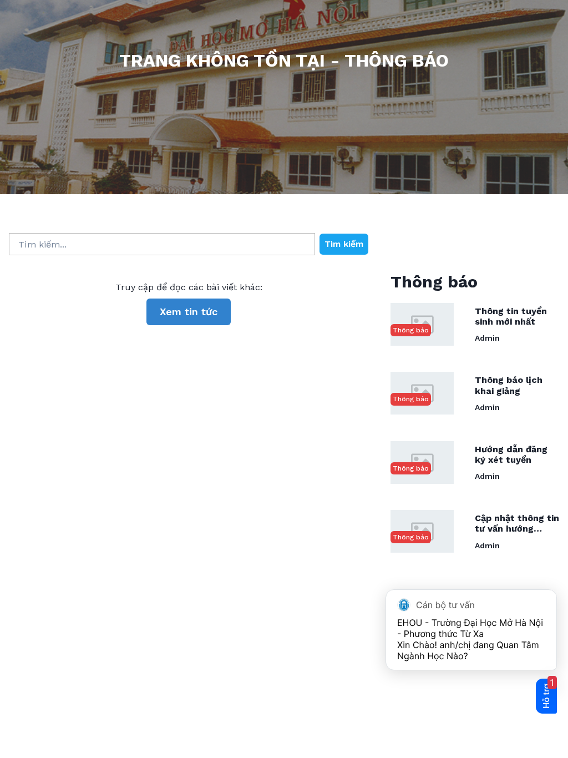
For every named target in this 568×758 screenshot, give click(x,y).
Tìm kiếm (343, 244)
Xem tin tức (188, 311)
